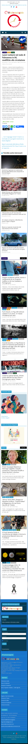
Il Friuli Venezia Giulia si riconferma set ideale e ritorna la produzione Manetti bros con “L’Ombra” (14, 535)
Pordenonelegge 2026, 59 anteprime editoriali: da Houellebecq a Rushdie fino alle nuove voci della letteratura (13, 567)
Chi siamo (4, 619)
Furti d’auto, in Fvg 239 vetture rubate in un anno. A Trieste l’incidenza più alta (13, 313)
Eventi (8, 464)
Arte (4, 497)
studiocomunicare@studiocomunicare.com (10, 726)
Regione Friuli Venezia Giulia (7, 696)
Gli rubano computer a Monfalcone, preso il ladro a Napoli (12, 220)
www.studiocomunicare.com (7, 724)
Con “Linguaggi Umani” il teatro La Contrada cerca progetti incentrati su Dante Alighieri (13, 139)
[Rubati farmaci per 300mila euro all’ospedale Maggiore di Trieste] (14, 178)
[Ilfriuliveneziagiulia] (2, 32)
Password (4, 636)
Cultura (4, 464)
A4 (19, 62)
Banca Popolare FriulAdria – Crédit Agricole (10, 687)
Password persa (5, 649)
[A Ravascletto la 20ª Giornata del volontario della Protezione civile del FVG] (14, 199)
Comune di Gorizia (5, 704)
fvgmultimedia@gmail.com (7, 722)
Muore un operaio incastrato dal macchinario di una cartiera (11, 227)
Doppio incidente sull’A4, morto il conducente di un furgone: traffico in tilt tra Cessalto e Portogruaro (14, 280)
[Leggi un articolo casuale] (25, 32)
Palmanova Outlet (5, 681)
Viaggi (13, 52)
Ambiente (5, 338)
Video (18, 530)
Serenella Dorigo (14, 506)
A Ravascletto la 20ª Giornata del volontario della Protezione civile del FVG (14, 213)
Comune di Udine (5, 700)
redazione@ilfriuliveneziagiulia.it (8, 719)
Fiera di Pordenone (5, 683)
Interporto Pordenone (6, 685)
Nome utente (5, 632)
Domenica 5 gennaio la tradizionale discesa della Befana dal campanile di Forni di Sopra (13, 171)
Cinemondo (5, 530)
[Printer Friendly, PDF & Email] (8, 121)
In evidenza (10, 275)
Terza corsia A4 (9, 64)
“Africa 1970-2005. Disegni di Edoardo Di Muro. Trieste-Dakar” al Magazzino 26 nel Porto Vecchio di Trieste (13, 502)
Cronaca (4, 52)
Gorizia (9, 307)
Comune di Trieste (5, 698)
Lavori (22, 62)
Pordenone (16, 275)
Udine (9, 52)
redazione (15, 62)
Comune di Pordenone (6, 702)
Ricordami (5, 641)
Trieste (4, 309)
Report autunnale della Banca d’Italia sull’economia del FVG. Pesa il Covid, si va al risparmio (14, 146)
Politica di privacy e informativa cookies (10, 622)
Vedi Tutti (23, 258)
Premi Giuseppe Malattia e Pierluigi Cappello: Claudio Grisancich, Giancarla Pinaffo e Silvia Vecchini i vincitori (13, 469)
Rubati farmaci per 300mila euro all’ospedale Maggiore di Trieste (11, 193)
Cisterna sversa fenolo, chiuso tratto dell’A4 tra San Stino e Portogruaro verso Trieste (13, 377)
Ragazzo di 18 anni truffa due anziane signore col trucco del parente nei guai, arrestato (13, 249)
